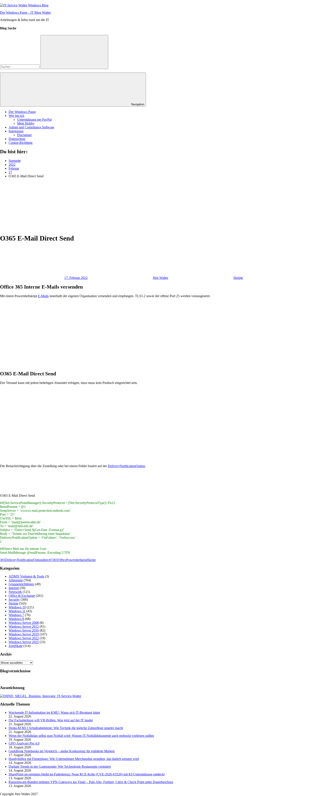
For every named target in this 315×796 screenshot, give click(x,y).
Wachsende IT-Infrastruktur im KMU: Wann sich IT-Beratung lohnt (54, 712)
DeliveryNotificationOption (126, 466)
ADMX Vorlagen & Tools (26, 576)
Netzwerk (15, 592)
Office (62, 560)
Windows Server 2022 (24, 638)
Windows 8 (16, 619)
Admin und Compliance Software (31, 127)
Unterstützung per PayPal (34, 119)
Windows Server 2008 (24, 622)
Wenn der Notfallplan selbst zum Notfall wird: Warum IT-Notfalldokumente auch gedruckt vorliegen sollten (81, 735)
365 (2, 560)
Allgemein (16, 580)
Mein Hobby (25, 123)
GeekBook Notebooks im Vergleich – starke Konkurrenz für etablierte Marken (62, 751)
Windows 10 (17, 607)
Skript (91, 560)
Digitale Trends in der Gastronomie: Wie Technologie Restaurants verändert (60, 766)
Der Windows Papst (22, 112)
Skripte (238, 278)
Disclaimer (24, 135)
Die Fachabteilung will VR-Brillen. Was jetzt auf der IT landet (51, 720)
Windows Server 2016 (24, 630)
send (84, 560)
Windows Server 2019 (24, 634)
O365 (54, 560)
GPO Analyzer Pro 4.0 (24, 743)
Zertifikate (15, 646)
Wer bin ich (16, 115)
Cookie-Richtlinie (21, 142)
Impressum (16, 131)
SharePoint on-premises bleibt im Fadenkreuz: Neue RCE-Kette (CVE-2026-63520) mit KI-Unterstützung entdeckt (87, 774)
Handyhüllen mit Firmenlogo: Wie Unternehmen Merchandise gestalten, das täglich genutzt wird (74, 759)
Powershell (73, 560)
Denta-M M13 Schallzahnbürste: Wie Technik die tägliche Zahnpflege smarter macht (66, 728)
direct (46, 560)
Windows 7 (16, 615)
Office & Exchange (22, 595)
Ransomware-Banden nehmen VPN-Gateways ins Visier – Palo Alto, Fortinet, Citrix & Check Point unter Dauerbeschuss (91, 782)
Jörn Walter (160, 278)
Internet (14, 588)
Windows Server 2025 (24, 642)
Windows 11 (17, 611)
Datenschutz (17, 139)
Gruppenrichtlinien (21, 584)
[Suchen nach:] (20, 66)
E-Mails (43, 296)
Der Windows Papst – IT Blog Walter (25, 12)
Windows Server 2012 (24, 626)
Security (14, 599)
